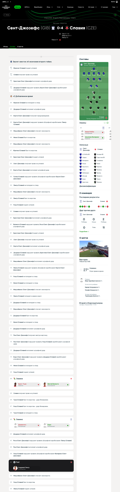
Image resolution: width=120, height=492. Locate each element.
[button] (50, 7)
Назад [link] (7, 14)
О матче (20, 46)
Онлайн (12, 46)
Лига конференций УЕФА (6, 7)
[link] (17, 7)
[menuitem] (17, 7)
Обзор (5, 46)
